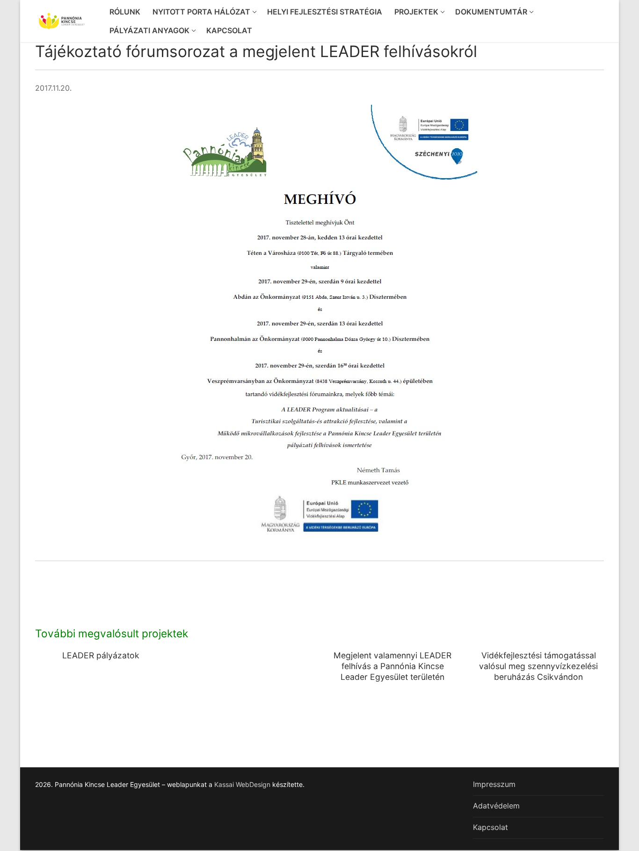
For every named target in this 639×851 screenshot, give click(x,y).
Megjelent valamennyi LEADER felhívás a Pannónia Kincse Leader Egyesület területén (392, 666)
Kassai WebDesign (242, 784)
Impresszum (494, 784)
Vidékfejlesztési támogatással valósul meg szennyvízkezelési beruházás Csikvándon (538, 666)
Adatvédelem (496, 805)
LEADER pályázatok (100, 655)
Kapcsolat (490, 827)
